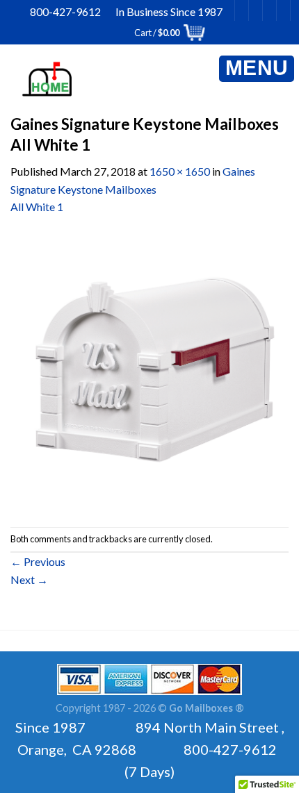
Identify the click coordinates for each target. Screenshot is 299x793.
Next (29, 579)
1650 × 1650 (180, 171)
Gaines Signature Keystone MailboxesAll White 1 (132, 189)
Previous (37, 561)
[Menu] (256, 69)
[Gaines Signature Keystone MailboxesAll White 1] (149, 369)
